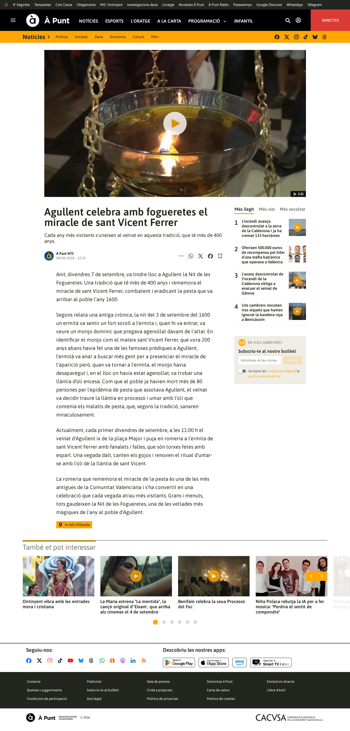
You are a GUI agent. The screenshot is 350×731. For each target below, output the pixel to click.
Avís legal (94, 699)
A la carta (169, 21)
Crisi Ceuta (63, 5)
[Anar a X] (40, 660)
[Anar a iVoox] (113, 660)
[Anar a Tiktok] (61, 660)
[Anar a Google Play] (179, 662)
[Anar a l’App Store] (214, 662)
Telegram (314, 5)
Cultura (138, 37)
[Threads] (324, 37)
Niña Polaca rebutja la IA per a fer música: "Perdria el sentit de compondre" (290, 606)
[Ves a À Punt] (48, 20)
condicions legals (280, 371)
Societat (81, 37)
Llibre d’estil (276, 690)
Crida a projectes (159, 690)
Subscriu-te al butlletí (103, 690)
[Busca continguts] (288, 21)
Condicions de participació (47, 699)
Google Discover (269, 5)
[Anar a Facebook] (29, 660)
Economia (118, 37)
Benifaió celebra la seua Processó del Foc (211, 604)
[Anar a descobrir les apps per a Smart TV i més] (271, 662)
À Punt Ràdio (219, 5)
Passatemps (242, 5)
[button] (155, 622)
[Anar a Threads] (92, 660)
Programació (204, 21)
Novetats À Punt (191, 5)
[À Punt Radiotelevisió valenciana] (51, 717)
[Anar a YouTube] (71, 660)
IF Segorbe (21, 5)
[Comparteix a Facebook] (210, 256)
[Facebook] (277, 36)
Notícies (88, 21)
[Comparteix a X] (200, 256)
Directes (330, 20)
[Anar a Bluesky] (82, 660)
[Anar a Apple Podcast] (123, 660)
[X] (286, 37)
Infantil (243, 21)
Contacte (34, 681)
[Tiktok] (306, 36)
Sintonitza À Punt (220, 681)
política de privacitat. (264, 376)
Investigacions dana (142, 5)
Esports (114, 21)
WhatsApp (295, 5)
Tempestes (42, 5)
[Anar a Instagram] (50, 660)
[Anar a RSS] (145, 660)
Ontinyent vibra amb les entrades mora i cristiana (56, 604)
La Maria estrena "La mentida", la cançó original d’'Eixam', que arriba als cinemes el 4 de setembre (135, 606)
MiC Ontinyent (111, 5)
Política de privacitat (162, 699)
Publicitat (94, 681)
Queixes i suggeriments (44, 690)
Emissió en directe (280, 681)
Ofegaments (86, 5)
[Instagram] (296, 36)
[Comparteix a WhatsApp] (191, 256)
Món (154, 37)
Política (62, 37)
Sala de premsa (158, 681)
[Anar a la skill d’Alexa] (239, 662)
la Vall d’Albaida (77, 525)
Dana (99, 37)
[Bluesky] (315, 37)
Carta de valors (218, 690)
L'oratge (168, 5)
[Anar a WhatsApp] (103, 660)
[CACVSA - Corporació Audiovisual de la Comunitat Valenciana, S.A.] (289, 717)
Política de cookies (221, 699)
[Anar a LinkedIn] (134, 660)
